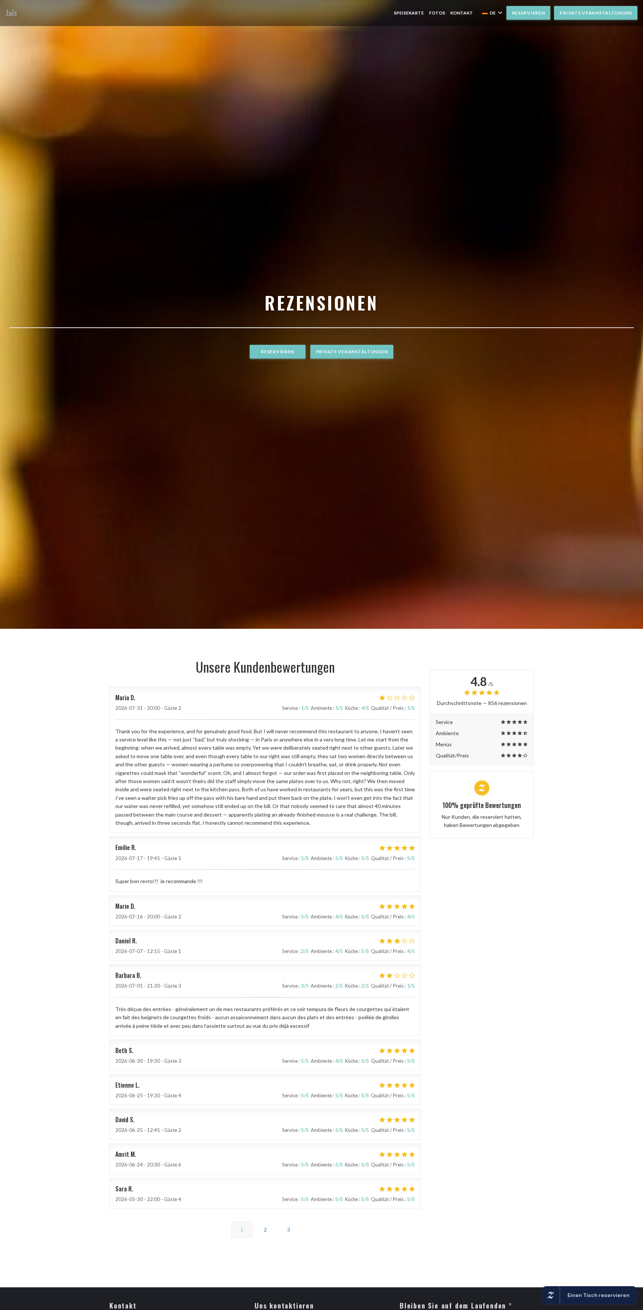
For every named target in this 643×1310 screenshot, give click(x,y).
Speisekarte (409, 13)
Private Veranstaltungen (596, 13)
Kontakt (461, 13)
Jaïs (11, 12)
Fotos (437, 13)
